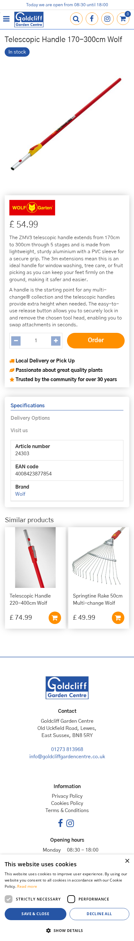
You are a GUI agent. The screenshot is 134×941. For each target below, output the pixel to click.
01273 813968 (67, 749)
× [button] (127, 861)
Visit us (19, 430)
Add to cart (55, 618)
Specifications (28, 405)
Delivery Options (30, 418)
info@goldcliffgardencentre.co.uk (67, 756)
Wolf (20, 494)
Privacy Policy (67, 796)
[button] (67, 930)
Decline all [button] (99, 913)
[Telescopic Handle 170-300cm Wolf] (67, 124)
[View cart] (123, 18)
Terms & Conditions (67, 810)
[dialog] (67, 897)
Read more (27, 886)
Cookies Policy (67, 803)
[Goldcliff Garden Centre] (29, 19)
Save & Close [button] (35, 913)
